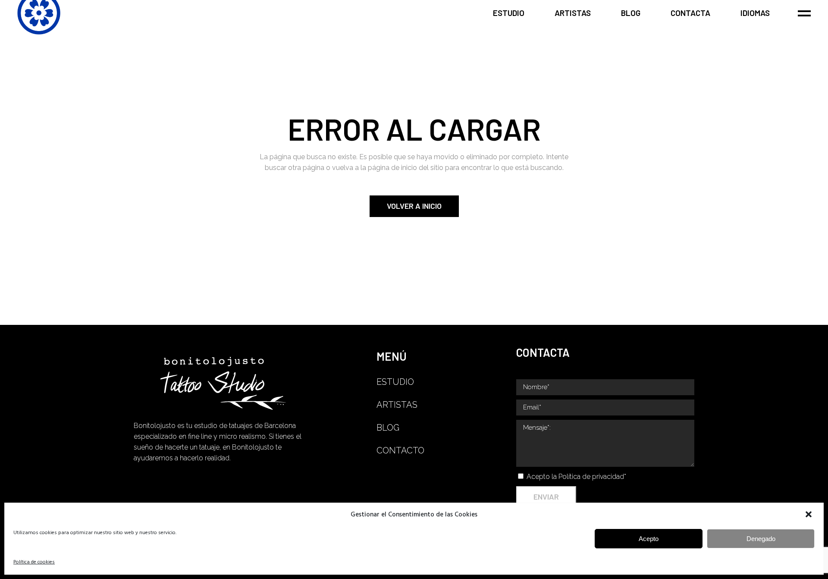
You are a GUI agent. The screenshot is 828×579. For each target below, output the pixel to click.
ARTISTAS (396, 405)
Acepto (649, 538)
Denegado (760, 538)
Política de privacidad (591, 476)
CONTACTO (400, 450)
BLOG (387, 427)
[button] (809, 515)
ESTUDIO (395, 382)
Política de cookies (34, 562)
